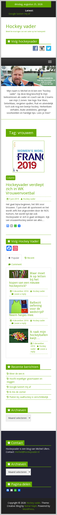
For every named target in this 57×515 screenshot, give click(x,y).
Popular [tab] (15, 257)
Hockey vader (21, 26)
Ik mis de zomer (17, 391)
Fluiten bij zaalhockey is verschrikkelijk (28, 396)
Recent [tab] (30, 257)
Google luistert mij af (19, 13)
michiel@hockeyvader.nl (27, 451)
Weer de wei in (16, 373)
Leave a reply (20, 294)
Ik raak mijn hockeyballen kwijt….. (39, 335)
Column (11, 177)
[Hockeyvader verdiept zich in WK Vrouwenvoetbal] (28, 156)
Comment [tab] (16, 264)
